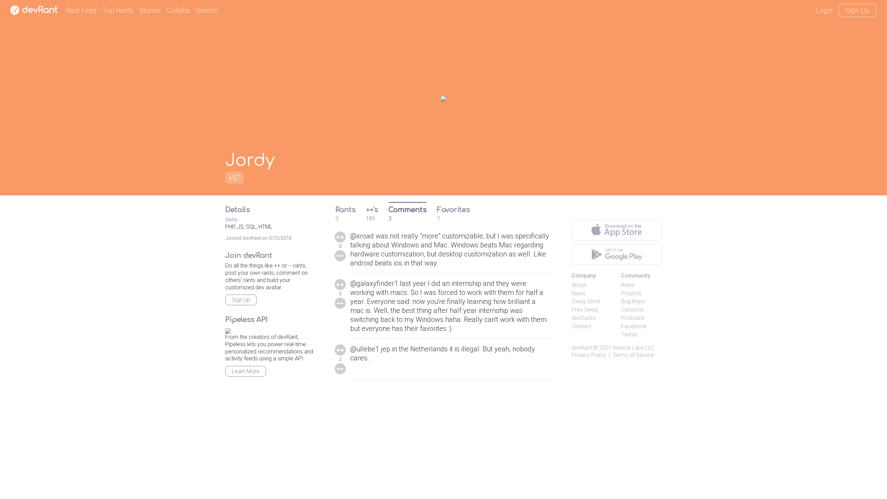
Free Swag (585, 309)
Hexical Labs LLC (633, 347)
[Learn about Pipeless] (228, 329)
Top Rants (118, 10)
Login (824, 10)
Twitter (629, 334)
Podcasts (633, 318)
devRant (582, 347)
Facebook (634, 326)
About (579, 285)
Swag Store (586, 301)
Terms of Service (633, 355)
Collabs (178, 10)
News (579, 293)
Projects (631, 293)
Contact (581, 326)
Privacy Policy (589, 355)
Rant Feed (81, 10)
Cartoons (632, 309)
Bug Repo (633, 301)
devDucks (584, 318)
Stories (150, 10)
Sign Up (857, 10)
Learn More (246, 371)
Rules (627, 285)
